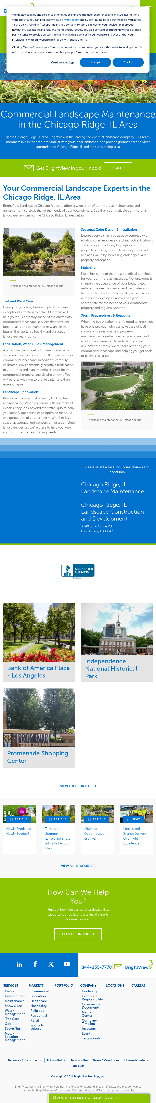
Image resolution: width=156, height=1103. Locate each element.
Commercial (39, 991)
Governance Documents (91, 1005)
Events (87, 1033)
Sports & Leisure (36, 1026)
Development (15, 996)
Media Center (87, 1013)
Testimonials (91, 1038)
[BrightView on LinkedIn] (20, 965)
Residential (38, 1015)
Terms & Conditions (106, 1060)
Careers (138, 985)
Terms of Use (79, 1060)
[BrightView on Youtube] (67, 965)
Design (10, 991)
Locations (115, 985)
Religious (37, 1010)
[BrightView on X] (52, 965)
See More (39, 632)
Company (88, 985)
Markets (36, 985)
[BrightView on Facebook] (36, 965)
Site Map (78, 1065)
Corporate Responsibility (92, 997)
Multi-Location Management (15, 1037)
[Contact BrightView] (118, 967)
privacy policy (70, 19)
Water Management (15, 1012)
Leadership (90, 991)
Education (38, 996)
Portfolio (63, 985)
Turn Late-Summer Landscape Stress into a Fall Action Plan (57, 838)
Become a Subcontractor (25, 1060)
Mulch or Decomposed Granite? (94, 833)
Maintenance (15, 1001)
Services (10, 985)
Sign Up (118, 168)
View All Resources (78, 866)
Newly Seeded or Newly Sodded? (18, 831)
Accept (95, 62)
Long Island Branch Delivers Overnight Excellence (134, 836)
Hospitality (38, 1006)
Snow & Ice (13, 1006)
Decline (128, 62)
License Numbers (136, 1060)
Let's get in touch (78, 934)
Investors (89, 1028)
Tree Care (12, 1019)
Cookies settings (62, 62)
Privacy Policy (56, 1060)
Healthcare (38, 1001)
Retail (34, 1020)
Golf (8, 1023)
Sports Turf (13, 1028)
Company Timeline (89, 1022)
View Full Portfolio (78, 786)
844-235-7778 (96, 967)
